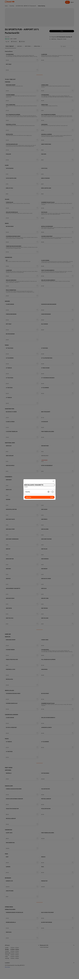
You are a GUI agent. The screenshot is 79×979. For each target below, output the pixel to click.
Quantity (27, 491)
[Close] (53, 481)
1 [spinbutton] (50, 491)
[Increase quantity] (53, 492)
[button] (39, 497)
